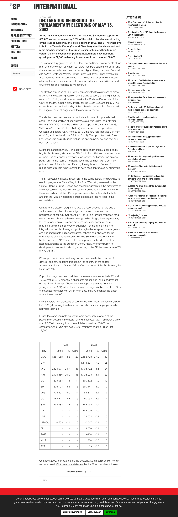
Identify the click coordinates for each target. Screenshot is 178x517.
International (55, 6)
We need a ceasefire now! (139, 90)
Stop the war (133, 73)
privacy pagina (114, 506)
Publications (19, 41)
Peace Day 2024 (135, 56)
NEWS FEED (25, 89)
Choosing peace (135, 42)
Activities (17, 30)
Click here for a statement (70, 464)
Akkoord (110, 512)
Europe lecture (134, 49)
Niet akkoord (94, 512)
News (14, 57)
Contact (16, 52)
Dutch (14, 65)
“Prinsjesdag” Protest (137, 215)
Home (14, 19)
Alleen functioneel (73, 512)
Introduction (19, 24)
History (15, 46)
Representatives (21, 35)
